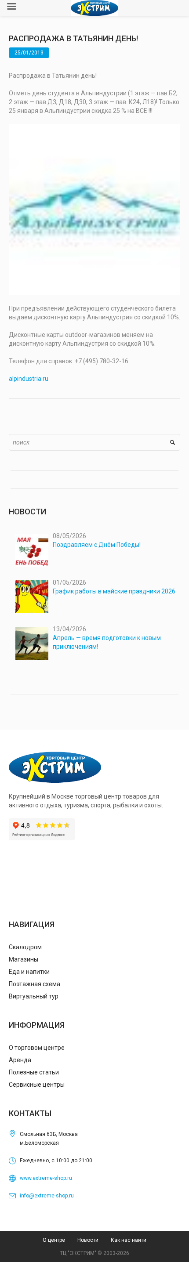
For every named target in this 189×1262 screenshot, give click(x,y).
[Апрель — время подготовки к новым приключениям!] (31, 643)
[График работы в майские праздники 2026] (31, 596)
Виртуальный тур (33, 996)
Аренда (20, 1059)
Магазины (23, 959)
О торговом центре (37, 1047)
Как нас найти (128, 1240)
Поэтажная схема (34, 983)
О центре (54, 1240)
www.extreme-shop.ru (46, 1178)
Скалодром (25, 947)
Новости (87, 1240)
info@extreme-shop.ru (47, 1196)
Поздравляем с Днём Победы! (97, 544)
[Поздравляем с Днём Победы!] (31, 550)
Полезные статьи (34, 1072)
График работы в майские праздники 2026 (114, 591)
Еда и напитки (29, 971)
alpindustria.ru (28, 378)
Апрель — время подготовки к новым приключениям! (107, 642)
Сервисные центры (37, 1084)
